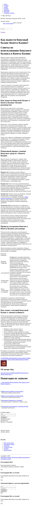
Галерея (6, 8)
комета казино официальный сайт (16, 359)
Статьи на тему (8, 447)
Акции (6, 7)
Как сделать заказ (9, 443)
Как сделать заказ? (8, 23)
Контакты (6, 10)
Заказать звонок (5, 21)
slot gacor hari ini (5, 373)
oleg (27, 359)
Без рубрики (9, 358)
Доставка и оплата (9, 13)
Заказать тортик (5, 430)
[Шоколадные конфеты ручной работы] (12, 391)
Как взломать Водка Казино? (10, 382)
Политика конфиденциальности (21, 457)
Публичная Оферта (6, 457)
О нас (5, 4)
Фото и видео (8, 450)
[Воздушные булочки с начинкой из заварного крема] (11, 400)
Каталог (3, 1)
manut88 (12, 373)
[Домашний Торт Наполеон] (14, 406)
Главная (3, 32)
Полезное (6, 11)
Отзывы (6, 5)
